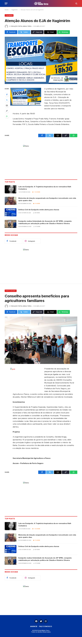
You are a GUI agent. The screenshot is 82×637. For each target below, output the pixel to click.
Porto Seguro (11, 291)
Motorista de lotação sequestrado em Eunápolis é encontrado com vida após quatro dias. (47, 199)
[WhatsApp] (7, 116)
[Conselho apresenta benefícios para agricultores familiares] (41, 340)
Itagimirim (9, 15)
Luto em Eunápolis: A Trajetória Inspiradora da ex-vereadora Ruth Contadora (44, 188)
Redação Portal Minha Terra (21, 26)
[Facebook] (7, 94)
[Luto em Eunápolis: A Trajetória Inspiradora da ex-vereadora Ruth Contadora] (10, 189)
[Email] (7, 105)
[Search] (76, 3)
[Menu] (6, 3)
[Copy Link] (7, 111)
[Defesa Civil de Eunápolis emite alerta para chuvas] (10, 212)
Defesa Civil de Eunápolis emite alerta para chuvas (38, 210)
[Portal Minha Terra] (41, 3)
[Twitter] (7, 100)
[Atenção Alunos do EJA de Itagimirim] (41, 60)
